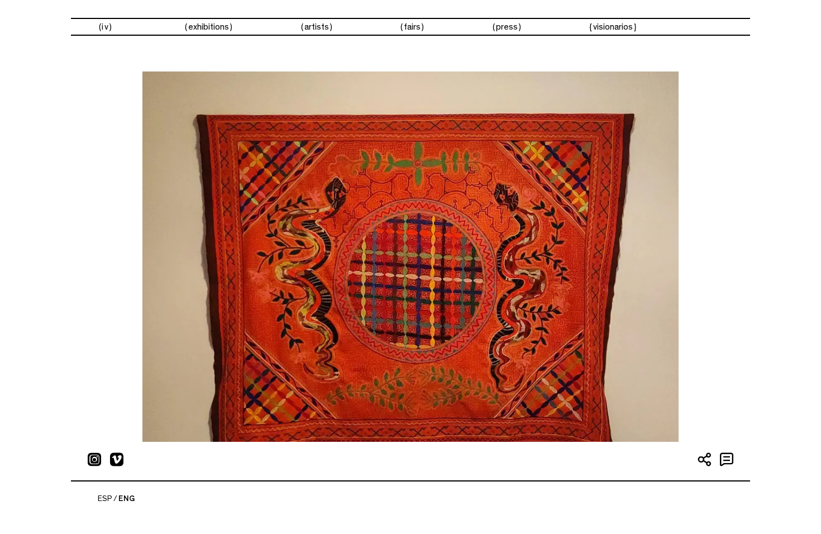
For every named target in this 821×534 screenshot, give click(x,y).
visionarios (613, 26)
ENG (126, 499)
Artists (316, 26)
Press (507, 26)
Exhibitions (208, 26)
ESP (105, 499)
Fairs (412, 26)
